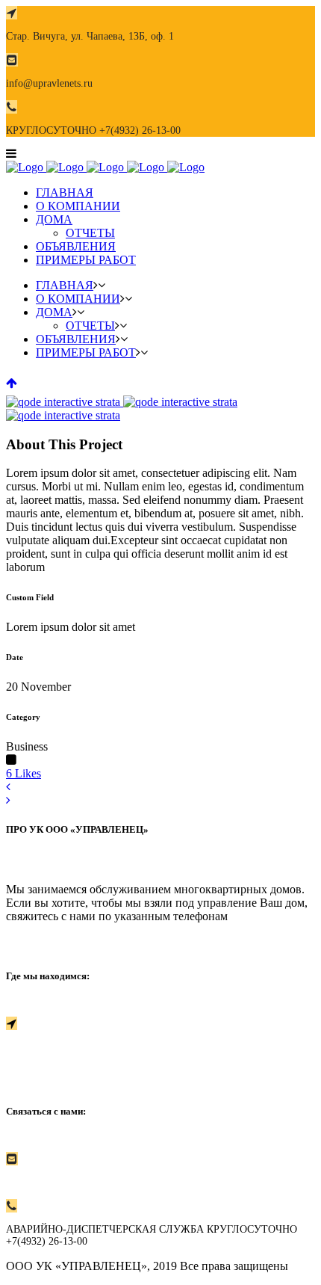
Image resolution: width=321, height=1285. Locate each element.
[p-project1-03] (63, 415)
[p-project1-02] (180, 401)
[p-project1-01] (64, 401)
